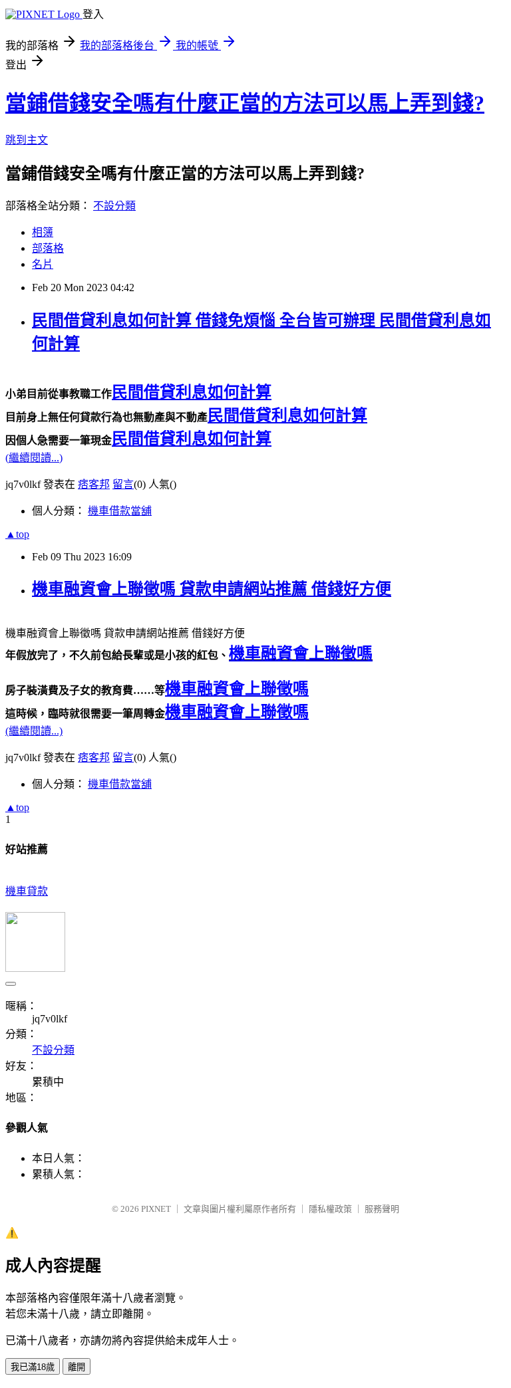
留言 (123, 484)
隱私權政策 (330, 1209)
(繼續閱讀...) (34, 457)
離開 (76, 1367)
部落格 (48, 248)
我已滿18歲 (33, 1367)
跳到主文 (26, 140)
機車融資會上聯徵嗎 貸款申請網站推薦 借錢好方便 (211, 589)
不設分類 (114, 205)
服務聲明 (382, 1209)
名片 (42, 264)
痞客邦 (94, 484)
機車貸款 (26, 891)
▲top (17, 534)
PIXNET (156, 1209)
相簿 (42, 232)
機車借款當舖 (120, 511)
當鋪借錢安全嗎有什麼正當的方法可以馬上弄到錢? (244, 103)
